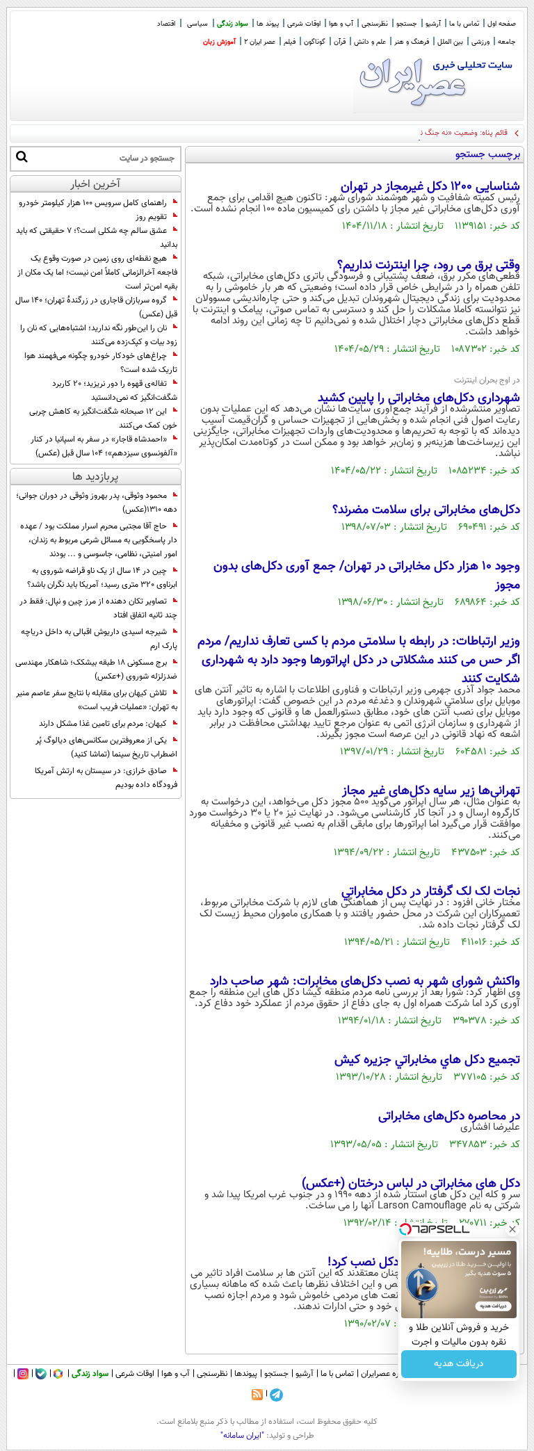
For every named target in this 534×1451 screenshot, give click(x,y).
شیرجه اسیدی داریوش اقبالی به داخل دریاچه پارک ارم (99, 639)
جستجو (406, 24)
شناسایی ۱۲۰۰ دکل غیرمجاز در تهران (430, 187)
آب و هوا (341, 24)
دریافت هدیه (459, 1364)
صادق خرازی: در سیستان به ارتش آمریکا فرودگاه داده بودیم (106, 778)
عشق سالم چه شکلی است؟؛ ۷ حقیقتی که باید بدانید (96, 238)
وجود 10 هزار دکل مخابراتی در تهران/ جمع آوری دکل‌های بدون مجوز (366, 576)
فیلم (290, 42)
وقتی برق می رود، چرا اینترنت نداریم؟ (428, 265)
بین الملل (450, 42)
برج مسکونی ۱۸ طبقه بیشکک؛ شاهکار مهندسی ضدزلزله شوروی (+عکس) (96, 669)
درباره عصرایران (386, 1374)
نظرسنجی (375, 24)
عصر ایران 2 (259, 42)
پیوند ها (268, 24)
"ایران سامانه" (242, 1435)
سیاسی (197, 24)
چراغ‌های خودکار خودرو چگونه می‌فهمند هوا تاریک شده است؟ (100, 363)
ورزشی (480, 42)
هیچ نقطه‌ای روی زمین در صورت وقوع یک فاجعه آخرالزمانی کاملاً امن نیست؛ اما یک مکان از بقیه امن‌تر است (97, 272)
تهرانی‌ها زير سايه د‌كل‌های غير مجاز (431, 791)
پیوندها (245, 1374)
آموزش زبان (219, 42)
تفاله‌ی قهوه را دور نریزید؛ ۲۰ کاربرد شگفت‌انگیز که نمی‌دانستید (114, 391)
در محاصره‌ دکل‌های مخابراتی (449, 1116)
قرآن (340, 42)
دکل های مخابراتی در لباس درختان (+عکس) (411, 1184)
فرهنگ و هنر (411, 42)
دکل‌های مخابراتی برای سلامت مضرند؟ (426, 510)
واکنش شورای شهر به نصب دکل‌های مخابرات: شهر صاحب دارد (365, 981)
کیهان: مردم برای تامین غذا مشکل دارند (103, 724)
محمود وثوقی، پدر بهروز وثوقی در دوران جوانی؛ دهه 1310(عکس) (96, 502)
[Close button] (512, 1229)
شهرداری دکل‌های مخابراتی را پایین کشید (419, 398)
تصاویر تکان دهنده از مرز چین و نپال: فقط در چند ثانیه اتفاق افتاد (98, 608)
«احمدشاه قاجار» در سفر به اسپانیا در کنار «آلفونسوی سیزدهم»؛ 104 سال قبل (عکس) (104, 446)
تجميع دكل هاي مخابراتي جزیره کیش (427, 1060)
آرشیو (433, 24)
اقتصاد (166, 24)
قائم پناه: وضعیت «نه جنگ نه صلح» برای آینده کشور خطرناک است (406, 133)
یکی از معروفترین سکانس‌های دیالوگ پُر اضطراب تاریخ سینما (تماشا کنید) (106, 747)
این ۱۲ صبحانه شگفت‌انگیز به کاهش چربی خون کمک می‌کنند (103, 418)
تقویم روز (151, 217)
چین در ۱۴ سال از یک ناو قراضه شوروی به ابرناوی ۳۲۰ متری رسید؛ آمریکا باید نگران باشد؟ (102, 578)
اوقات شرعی (304, 24)
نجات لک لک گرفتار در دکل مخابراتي (430, 892)
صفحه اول (501, 24)
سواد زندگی (232, 24)
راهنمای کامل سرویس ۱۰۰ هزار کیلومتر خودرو (93, 203)
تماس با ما (464, 24)
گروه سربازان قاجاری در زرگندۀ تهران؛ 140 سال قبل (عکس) (96, 307)
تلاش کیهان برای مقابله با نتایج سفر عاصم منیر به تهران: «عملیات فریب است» (96, 700)
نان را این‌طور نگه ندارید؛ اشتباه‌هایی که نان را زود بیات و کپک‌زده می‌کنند (98, 335)
